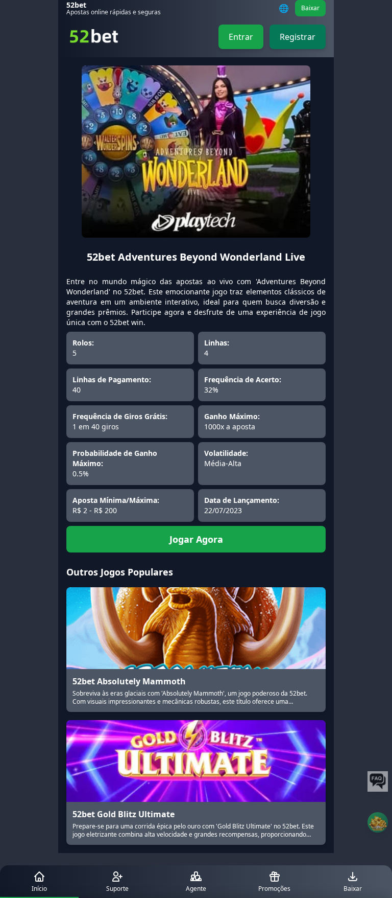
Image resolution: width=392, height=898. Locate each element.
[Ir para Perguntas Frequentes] (378, 781)
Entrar (241, 36)
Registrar (297, 36)
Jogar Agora (196, 539)
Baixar (310, 8)
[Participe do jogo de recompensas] (378, 822)
